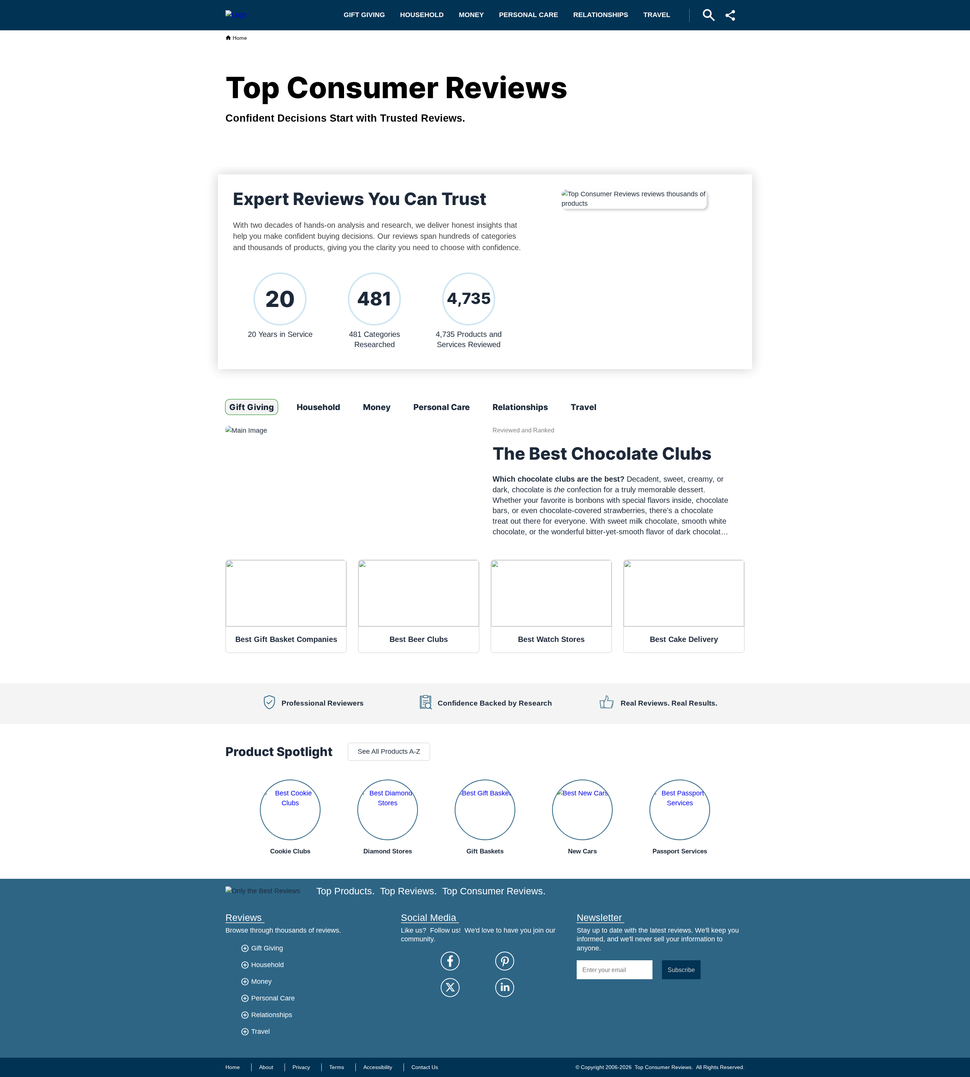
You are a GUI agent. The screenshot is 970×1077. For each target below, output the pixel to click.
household (422, 15)
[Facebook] (450, 961)
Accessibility (377, 1067)
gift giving (364, 15)
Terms (336, 1067)
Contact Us (424, 1067)
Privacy (301, 1067)
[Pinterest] (504, 961)
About (266, 1067)
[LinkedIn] (504, 987)
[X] (450, 987)
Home (239, 38)
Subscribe (681, 969)
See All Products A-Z (389, 751)
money (471, 15)
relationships (600, 15)
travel (656, 15)
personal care (528, 15)
